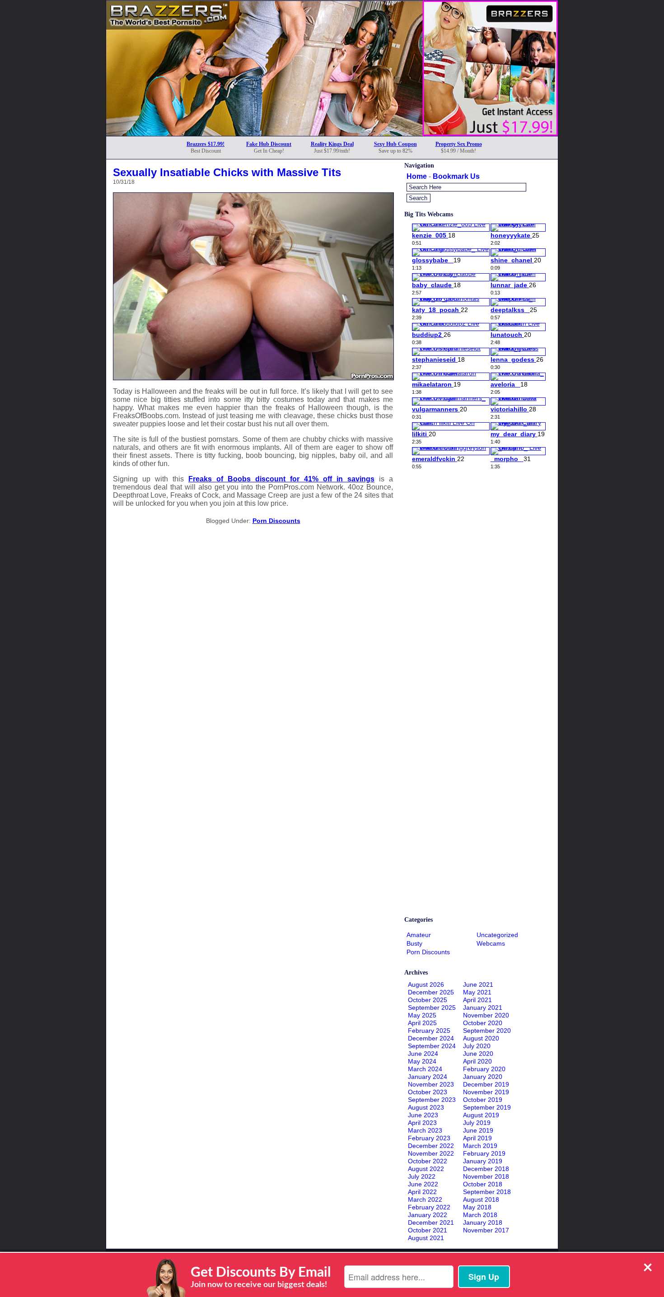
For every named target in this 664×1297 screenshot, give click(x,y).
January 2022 (427, 1214)
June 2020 (478, 1053)
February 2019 (484, 1153)
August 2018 (481, 1199)
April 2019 (477, 1138)
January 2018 (482, 1222)
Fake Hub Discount (268, 144)
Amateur (419, 934)
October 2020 (482, 1022)
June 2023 (423, 1115)
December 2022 (431, 1145)
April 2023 (422, 1122)
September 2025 (432, 1007)
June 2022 (423, 1184)
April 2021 (477, 999)
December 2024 (431, 1038)
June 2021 (478, 984)
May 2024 (422, 1061)
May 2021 (477, 992)
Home (417, 176)
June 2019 (478, 1130)
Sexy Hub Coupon (395, 144)
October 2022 (427, 1161)
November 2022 (431, 1153)
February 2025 (429, 1030)
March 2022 (425, 1199)
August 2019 (481, 1115)
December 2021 (431, 1222)
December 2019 (486, 1084)
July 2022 (421, 1176)
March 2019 (480, 1145)
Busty (414, 943)
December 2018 (486, 1168)
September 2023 (432, 1099)
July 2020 (477, 1046)
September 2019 (487, 1107)
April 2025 (422, 1022)
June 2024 (423, 1053)
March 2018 (480, 1214)
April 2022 (422, 1191)
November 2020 (486, 1015)
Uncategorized (497, 934)
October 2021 (427, 1230)
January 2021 (482, 1007)
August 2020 (481, 1038)
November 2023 (431, 1084)
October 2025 (427, 999)
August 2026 (426, 984)
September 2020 (487, 1030)
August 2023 (426, 1107)
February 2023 (429, 1138)
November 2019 (486, 1092)
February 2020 (484, 1069)
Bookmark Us (456, 176)
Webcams (491, 943)
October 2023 (427, 1092)
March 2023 (425, 1130)
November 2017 (486, 1230)
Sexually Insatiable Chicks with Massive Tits (227, 172)
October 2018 (482, 1184)
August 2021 (426, 1237)
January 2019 (482, 1161)
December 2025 (431, 992)
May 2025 (422, 1015)
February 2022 (429, 1207)
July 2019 (477, 1122)
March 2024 (425, 1069)
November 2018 (486, 1176)
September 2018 (487, 1191)
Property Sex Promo (458, 144)
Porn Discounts (276, 520)
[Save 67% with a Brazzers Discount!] (332, 133)
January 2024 (427, 1076)
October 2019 (482, 1099)
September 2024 (432, 1046)
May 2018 (477, 1207)
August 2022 (426, 1168)
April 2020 (477, 1061)
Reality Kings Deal (332, 144)
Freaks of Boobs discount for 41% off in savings (281, 479)
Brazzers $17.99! (205, 144)
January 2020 (482, 1076)
